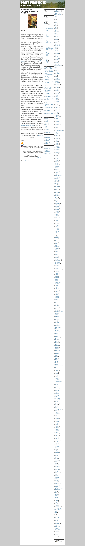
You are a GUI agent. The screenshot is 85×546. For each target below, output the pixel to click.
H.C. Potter (56, 220)
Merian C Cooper (57, 342)
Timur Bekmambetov (57, 498)
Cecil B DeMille (57, 103)
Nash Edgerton (57, 371)
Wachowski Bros (57, 519)
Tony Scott (56, 505)
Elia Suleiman (57, 164)
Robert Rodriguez (57, 429)
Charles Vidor (57, 107)
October (47, 54)
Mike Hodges (56, 356)
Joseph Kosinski (57, 291)
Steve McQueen (57, 471)
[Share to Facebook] (33, 137)
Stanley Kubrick (57, 467)
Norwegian (56, 382)
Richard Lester (57, 420)
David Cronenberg (57, 139)
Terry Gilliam (56, 486)
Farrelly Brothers (57, 174)
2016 (45, 17)
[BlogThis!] (31, 137)
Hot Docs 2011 (46, 128)
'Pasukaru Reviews (57, 13)
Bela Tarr (56, 76)
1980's (56, 27)
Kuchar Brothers (57, 307)
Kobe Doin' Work (48, 27)
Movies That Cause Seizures (58, 365)
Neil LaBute (56, 372)
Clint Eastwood (57, 121)
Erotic (56, 168)
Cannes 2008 (46, 120)
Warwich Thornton (57, 523)
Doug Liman (56, 158)
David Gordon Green (57, 140)
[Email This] (30, 137)
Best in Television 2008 (48, 143)
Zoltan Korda (56, 536)
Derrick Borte (56, 153)
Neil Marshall (56, 373)
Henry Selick (56, 226)
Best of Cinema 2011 (47, 136)
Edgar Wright (56, 161)
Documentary (56, 156)
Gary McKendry (57, 198)
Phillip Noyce (56, 404)
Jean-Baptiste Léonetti (58, 259)
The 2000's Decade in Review (58, 488)
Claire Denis (56, 118)
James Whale (57, 254)
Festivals (56, 181)
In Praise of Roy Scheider (48, 100)
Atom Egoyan (56, 68)
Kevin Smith (56, 303)
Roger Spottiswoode (57, 436)
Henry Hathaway (57, 225)
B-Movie (56, 70)
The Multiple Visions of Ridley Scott (49, 98)
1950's (56, 25)
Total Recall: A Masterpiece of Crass (49, 96)
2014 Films (56, 35)
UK (55, 514)
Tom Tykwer (56, 504)
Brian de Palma (57, 87)
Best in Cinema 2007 (47, 141)
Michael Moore (57, 349)
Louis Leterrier (57, 322)
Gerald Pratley (57, 208)
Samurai (56, 448)
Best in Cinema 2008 (47, 140)
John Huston (56, 280)
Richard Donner (57, 418)
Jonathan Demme (57, 287)
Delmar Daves (57, 149)
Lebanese (56, 313)
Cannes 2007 (46, 121)
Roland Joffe (56, 437)
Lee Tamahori (57, 314)
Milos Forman (57, 361)
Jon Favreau (56, 286)
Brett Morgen (56, 86)
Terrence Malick (57, 485)
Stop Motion (56, 474)
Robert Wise (56, 432)
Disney (56, 155)
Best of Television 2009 (48, 142)
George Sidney (57, 207)
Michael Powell (57, 351)
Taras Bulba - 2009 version (49, 49)
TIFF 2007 (46, 127)
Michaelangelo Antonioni (58, 352)
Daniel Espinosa (57, 133)
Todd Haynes (56, 500)
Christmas (56, 115)
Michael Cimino (57, 345)
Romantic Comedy (57, 440)
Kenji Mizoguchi (57, 300)
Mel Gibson (56, 341)
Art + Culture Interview (47, 148)
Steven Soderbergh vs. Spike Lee (49, 113)
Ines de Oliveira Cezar (58, 236)
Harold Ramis (57, 222)
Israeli (56, 243)
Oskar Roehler (57, 388)
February (47, 61)
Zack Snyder (56, 534)
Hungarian (56, 232)
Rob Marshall (56, 423)
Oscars (56, 387)
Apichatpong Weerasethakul (58, 65)
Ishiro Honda (56, 242)
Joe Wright (56, 272)
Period (56, 396)
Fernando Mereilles (57, 180)
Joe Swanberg (57, 271)
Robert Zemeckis (57, 433)
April (46, 59)
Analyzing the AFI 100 (47, 108)
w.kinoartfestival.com (40, 135)
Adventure (56, 41)
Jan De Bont (56, 255)
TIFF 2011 (56, 495)
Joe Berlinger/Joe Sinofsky (58, 269)
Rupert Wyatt (56, 443)
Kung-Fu (56, 308)
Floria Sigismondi (57, 186)
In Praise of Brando (47, 111)
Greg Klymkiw (25, 144)
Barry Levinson (57, 73)
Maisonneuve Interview (48, 147)
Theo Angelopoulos (57, 489)
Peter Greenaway (57, 399)
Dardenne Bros (57, 136)
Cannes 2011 (46, 118)
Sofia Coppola (57, 460)
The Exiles (47, 37)
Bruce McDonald (57, 89)
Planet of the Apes (57, 406)
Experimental (56, 171)
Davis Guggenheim (57, 147)
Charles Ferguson (57, 106)
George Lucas (57, 204)
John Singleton (57, 283)
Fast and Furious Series (58, 175)
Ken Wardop (56, 299)
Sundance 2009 (47, 124)
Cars (46, 35)
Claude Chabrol (57, 120)
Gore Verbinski (57, 212)
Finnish (56, 185)
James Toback (57, 253)
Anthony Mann (57, 62)
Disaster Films (57, 154)
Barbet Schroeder (57, 72)
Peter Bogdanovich (57, 398)
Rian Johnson (57, 417)
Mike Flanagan (57, 355)
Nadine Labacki (57, 370)
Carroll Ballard (57, 101)
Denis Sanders (57, 150)
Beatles (56, 75)
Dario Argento (57, 137)
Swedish (56, 481)
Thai (55, 487)
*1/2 (55, 21)
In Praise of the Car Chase (48, 102)
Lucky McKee (56, 324)
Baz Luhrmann (57, 74)
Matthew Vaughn (57, 338)
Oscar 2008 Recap (47, 99)
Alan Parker (56, 47)
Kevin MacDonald (57, 302)
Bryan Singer (56, 90)
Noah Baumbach (57, 379)
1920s (56, 23)
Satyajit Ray (56, 450)
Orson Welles (56, 386)
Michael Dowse (57, 347)
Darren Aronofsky (57, 138)
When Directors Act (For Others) (49, 68)
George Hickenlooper (57, 203)
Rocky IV (47, 41)
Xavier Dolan (56, 531)
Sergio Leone (57, 454)
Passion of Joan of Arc (48, 42)
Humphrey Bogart (57, 231)
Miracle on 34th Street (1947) (49, 28)
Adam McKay (56, 39)
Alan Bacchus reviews (58, 45)
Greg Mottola (56, 214)
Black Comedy (57, 82)
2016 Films (56, 37)
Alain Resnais (57, 44)
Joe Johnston (56, 270)
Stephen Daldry (57, 469)
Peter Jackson (57, 400)
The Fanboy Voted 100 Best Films (49, 104)
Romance (56, 439)
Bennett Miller (57, 78)
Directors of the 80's (47, 110)
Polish (56, 407)
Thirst (46, 40)
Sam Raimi (56, 447)
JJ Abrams (56, 267)
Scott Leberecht (57, 452)
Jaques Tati (56, 257)
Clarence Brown (57, 119)
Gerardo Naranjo (57, 209)
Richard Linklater (57, 421)
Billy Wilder (56, 81)
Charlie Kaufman (57, 109)
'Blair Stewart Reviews (58, 11)
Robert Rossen (57, 430)
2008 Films (56, 30)
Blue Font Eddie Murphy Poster (48, 87)
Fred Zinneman (57, 195)
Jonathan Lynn (57, 289)
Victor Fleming (57, 517)
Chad (56, 104)
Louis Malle (56, 323)
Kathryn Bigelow (57, 297)
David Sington (57, 144)
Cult (55, 129)
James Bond (56, 249)
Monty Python (57, 364)
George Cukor (57, 202)
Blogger (56, 545)
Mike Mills (56, 358)
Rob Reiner (56, 424)
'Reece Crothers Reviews (58, 14)
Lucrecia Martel (57, 325)
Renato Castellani (57, 416)
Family (56, 173)
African (56, 42)
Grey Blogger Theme (43, 545)
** (55, 16)
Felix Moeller (56, 178)
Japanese (56, 256)
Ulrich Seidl (56, 515)
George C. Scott (57, 201)
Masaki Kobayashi (57, 337)
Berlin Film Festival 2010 (58, 79)
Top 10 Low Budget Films (48, 88)
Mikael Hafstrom (57, 354)
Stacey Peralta (57, 464)
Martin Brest (56, 334)
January (47, 62)
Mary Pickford (57, 336)
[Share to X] (32, 137)
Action (56, 38)
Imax (55, 235)
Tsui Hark (56, 511)
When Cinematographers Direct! (49, 94)
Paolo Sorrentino (57, 390)
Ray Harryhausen (57, 414)
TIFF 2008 (46, 126)
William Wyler (57, 528)
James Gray (56, 251)
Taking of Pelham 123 (48, 50)
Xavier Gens (56, 532)
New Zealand (56, 375)
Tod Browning (57, 499)
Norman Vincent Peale (58, 381)
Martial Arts (56, 333)
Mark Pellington (57, 331)
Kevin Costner (57, 301)
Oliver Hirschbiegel (57, 383)
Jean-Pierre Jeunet (57, 262)
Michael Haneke (57, 348)
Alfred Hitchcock (57, 54)
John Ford (56, 276)
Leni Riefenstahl (57, 316)
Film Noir (56, 184)
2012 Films (56, 34)
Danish (56, 134)
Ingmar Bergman (57, 237)
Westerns (56, 525)
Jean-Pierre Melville (57, 263)
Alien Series (56, 55)
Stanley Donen (57, 465)
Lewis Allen (56, 318)
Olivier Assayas (57, 385)
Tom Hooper (56, 503)
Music (56, 368)
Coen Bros (56, 122)
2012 (45, 20)
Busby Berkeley (57, 92)
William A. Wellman (57, 526)
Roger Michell (57, 435)
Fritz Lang (56, 197)
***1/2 (56, 20)
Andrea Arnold (57, 58)
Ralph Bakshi (56, 412)
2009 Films (56, 31)
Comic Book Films (57, 124)
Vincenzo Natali (57, 518)
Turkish (56, 512)
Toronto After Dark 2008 (48, 131)
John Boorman (57, 274)
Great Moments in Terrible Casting (49, 74)
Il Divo (46, 34)
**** (55, 19)
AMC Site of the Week (47, 151)
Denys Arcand (57, 151)
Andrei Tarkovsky (57, 59)
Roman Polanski (57, 438)
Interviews (56, 238)
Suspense (56, 480)
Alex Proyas (56, 51)
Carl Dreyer (56, 99)
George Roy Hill (57, 206)
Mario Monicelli (57, 330)
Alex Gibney (56, 50)
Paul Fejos (56, 392)
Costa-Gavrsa (57, 126)
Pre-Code (56, 410)
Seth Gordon (56, 455)
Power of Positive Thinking (58, 409)
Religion (56, 415)
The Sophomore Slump (48, 112)
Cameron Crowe (57, 93)
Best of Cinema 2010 (47, 137)
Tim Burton (56, 497)
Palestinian (56, 389)
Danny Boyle (56, 135)
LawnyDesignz (49, 545)
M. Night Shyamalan (57, 327)
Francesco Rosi (57, 189)
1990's (56, 28)
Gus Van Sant (57, 218)
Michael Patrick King (57, 350)
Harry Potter (56, 223)
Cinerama (56, 117)
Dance (56, 132)
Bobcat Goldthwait (57, 84)
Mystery (56, 369)
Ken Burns (56, 298)
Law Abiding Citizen (48, 53)
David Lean (56, 141)
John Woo (56, 285)
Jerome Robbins (57, 265)
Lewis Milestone (57, 319)
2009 (45, 23)
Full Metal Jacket (48, 43)
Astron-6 (56, 67)
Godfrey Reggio (57, 211)
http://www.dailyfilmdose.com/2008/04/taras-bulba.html (27, 125)
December (47, 24)
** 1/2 (56, 17)
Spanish (56, 461)
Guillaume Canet (57, 216)
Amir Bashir (56, 57)
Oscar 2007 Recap (47, 114)
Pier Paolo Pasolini (57, 405)
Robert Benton (57, 427)
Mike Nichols (56, 359)
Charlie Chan (56, 108)
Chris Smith (56, 112)
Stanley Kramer (57, 466)
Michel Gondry (57, 353)
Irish (55, 240)
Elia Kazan (56, 163)
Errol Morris (56, 169)
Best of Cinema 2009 (47, 139)
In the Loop (47, 30)
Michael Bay (56, 344)
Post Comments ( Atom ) (27, 160)
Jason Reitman (57, 258)
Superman (56, 478)
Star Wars (56, 468)
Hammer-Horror (57, 221)
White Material (47, 36)
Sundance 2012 (57, 477)
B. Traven (56, 71)
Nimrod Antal (56, 378)
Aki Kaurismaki (57, 43)
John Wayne (56, 284)
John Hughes (56, 279)
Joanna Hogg (57, 268)
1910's (56, 22)
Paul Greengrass (57, 393)
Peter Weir (56, 401)
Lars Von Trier (57, 310)
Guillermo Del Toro (57, 217)
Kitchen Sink (56, 304)
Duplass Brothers (57, 160)
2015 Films (56, 36)
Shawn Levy (56, 457)
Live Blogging (57, 320)
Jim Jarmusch (57, 266)
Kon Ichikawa (56, 305)
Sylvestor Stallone (57, 483)
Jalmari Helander (57, 248)
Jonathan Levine (57, 288)
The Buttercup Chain (48, 46)
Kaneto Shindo (57, 296)
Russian (56, 444)
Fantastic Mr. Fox (48, 47)
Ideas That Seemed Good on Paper (59, 233)
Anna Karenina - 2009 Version (49, 48)
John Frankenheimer (57, 277)
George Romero (57, 205)
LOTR (56, 321)
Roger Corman (57, 434)
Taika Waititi (56, 484)
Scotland (56, 451)
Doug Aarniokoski (57, 157)
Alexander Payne (57, 52)
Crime (56, 127)
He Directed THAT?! (47, 105)
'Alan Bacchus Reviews (58, 10)
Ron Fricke (56, 441)
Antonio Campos (57, 64)
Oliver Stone (56, 384)
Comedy (56, 123)
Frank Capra (56, 191)
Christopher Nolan (57, 116)
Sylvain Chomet (57, 482)
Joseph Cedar (57, 290)
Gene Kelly (56, 200)
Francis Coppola (57, 190)
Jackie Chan (56, 245)
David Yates (56, 146)
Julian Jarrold (57, 294)
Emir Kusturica (57, 166)
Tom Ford (56, 502)
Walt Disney (56, 520)
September (47, 55)
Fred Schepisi (57, 194)
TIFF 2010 (56, 494)
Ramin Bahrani (57, 413)
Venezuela (56, 516)
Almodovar (56, 56)
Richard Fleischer (57, 419)
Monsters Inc (47, 29)
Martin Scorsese (57, 335)
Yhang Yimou (57, 533)
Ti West (56, 491)
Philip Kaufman (57, 403)
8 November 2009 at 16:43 (39, 157)
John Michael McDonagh (58, 282)
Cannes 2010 (46, 119)
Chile (56, 110)
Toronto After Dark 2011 (58, 508)
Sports (56, 463)
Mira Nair (56, 362)
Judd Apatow (56, 293)
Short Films (56, 458)
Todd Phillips (56, 501)
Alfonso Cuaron (57, 53)
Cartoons (56, 102)
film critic (56, 182)
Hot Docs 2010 (47, 129)
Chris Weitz (56, 113)
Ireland (56, 239)
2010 (45, 22)
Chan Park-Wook (57, 105)
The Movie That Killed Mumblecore (49, 70)
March (46, 60)
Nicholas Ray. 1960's (57, 376)
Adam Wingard (57, 40)
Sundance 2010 (47, 123)
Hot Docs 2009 (47, 130)
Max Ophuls (56, 339)
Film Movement (57, 183)
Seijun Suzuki (57, 453)
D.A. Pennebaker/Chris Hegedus (59, 130)
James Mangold (57, 252)
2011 (45, 21)
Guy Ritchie (56, 219)
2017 (45, 16)
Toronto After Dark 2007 (48, 132)
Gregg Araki (56, 215)
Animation (56, 61)
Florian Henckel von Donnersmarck (59, 187)
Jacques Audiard (57, 246)
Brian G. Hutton (57, 88)
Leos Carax (56, 317)
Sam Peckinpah (57, 446)
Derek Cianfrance (57, 152)
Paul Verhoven (57, 395)
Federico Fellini (57, 177)
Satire (56, 449)
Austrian (56, 69)
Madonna (56, 328)
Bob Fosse (56, 83)
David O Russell (57, 143)
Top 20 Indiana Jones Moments (48, 97)
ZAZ (55, 535)
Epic (55, 167)
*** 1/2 (56, 18)
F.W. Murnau (56, 172)
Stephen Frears (57, 470)
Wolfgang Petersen (57, 529)
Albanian (56, 48)
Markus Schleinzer (57, 332)
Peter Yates (56, 402)
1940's (56, 24)
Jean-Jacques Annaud (58, 260)
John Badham (57, 273)
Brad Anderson (57, 85)
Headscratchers (57, 224)
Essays (56, 170)
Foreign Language (57, 188)
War (55, 522)
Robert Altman (57, 426)
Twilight (56, 513)
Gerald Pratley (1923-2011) (48, 67)
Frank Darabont (57, 192)
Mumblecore (56, 367)
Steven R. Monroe (57, 472)
